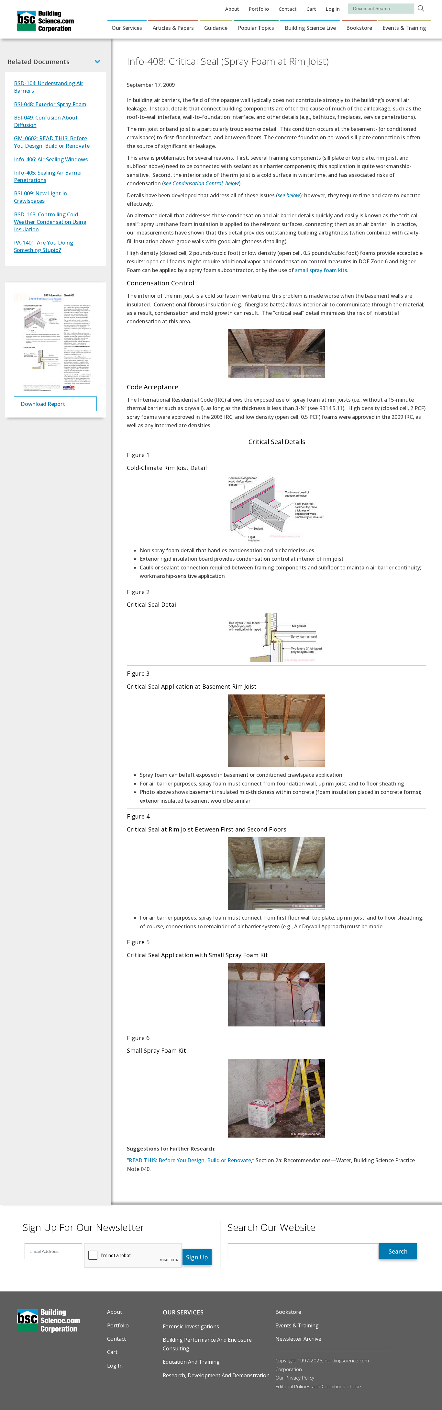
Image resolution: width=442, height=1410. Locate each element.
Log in (333, 9)
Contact (288, 9)
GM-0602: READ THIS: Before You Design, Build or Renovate (52, 141)
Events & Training (404, 27)
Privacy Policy (299, 1377)
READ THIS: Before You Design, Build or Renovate (190, 1160)
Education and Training (191, 1361)
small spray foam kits (321, 270)
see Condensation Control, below (201, 183)
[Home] (45, 28)
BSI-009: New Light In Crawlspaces (40, 196)
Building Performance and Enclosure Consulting (207, 1344)
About (232, 9)
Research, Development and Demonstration (216, 1375)
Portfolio (259, 9)
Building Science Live (310, 27)
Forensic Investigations (191, 1326)
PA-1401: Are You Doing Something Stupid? (43, 246)
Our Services (127, 27)
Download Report (43, 403)
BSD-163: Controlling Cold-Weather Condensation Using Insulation (50, 222)
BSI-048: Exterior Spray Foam (50, 104)
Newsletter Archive (298, 1338)
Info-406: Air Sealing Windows (51, 159)
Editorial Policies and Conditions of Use (318, 1386)
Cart (311, 9)
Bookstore (359, 27)
